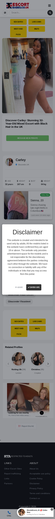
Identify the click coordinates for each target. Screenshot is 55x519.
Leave (20, 287)
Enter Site (35, 287)
